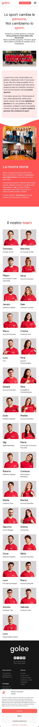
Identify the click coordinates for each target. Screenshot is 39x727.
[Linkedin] (21, 658)
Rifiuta (20, 716)
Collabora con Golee (26, 680)
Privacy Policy (23, 725)
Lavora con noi (24, 675)
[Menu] (35, 2)
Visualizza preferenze (20, 721)
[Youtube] (24, 658)
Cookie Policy (15, 725)
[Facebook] (15, 658)
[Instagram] (18, 658)
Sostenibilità (23, 682)
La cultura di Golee (25, 677)
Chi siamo (23, 673)
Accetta (19, 711)
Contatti (22, 684)
